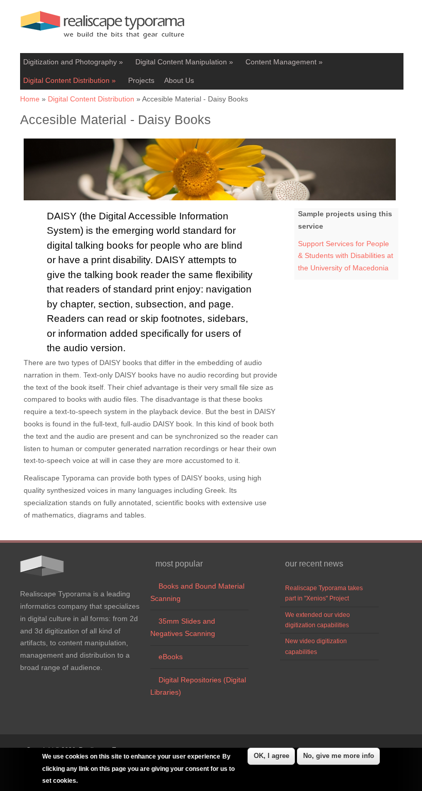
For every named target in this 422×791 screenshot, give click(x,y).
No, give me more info (338, 756)
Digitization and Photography (73, 62)
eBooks (166, 656)
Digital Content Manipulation (184, 62)
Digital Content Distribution (69, 80)
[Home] (102, 41)
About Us (179, 80)
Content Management (284, 62)
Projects (141, 80)
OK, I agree (271, 756)
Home (30, 99)
